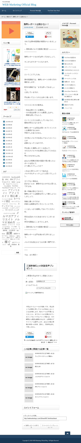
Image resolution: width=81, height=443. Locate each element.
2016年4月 (9, 137)
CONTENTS (6, 177)
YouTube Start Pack (54, 11)
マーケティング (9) (70, 78)
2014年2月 (9, 144)
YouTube (15, 186)
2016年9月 (9, 125)
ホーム (4, 10)
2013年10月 (9, 156)
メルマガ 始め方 (30, 340)
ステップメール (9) (70, 67)
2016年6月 (9, 134)
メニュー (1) (68, 108)
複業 (9, 244)
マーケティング (12, 210)
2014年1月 (9, 147)
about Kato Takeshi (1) (70, 91)
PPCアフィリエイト (41, 387)
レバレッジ (14, 228)
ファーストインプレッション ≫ (50, 426)
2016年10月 (9, 121)
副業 (9, 233)
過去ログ (9, 16)
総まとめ (37, 366)
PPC (7, 179)
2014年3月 (9, 140)
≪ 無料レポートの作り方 (31, 426)
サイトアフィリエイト (42, 397)
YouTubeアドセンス (9, 188)
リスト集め (14, 226)
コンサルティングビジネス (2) (71, 74)
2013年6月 (9, 166)
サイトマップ (17, 10)
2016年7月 (9, 131)
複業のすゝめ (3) (69, 82)
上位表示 (12, 230)
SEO (13, 182)
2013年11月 (9, 153)
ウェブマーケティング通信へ (44, 356)
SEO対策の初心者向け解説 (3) (71, 100)
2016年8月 (9, 128)
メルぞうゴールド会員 (9, 213)
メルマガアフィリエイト (43, 340)
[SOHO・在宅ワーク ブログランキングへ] (67, 219)
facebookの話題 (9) (70, 60)
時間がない (12, 236)
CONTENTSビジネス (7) (71, 70)
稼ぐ (8, 242)
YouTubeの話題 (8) (70, 57)
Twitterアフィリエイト (12, 184)
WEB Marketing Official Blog (19, 4)
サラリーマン (12, 204)
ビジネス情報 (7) (69, 88)
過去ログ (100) (68, 105)
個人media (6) (68, 64)
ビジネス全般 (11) (69, 85)
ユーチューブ (11, 224)
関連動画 (14, 244)
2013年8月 (9, 163)
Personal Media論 (35, 11)
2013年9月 (9, 160)
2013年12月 (9, 150)
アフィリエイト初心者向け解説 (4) (71, 95)
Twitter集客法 (7, 186)
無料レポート (10, 237)
